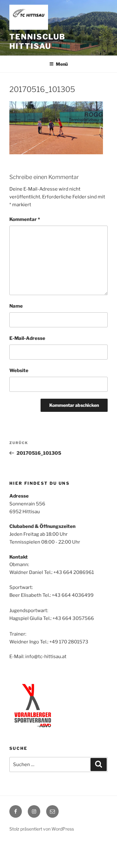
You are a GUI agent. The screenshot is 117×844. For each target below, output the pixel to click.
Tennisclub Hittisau (37, 41)
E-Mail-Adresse (27, 338)
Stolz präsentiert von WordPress (41, 828)
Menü (62, 64)
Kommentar (24, 219)
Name (16, 306)
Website (18, 370)
